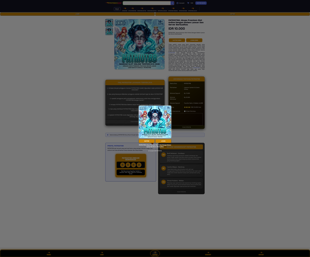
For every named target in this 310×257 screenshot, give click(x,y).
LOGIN (163, 141)
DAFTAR (146, 141)
